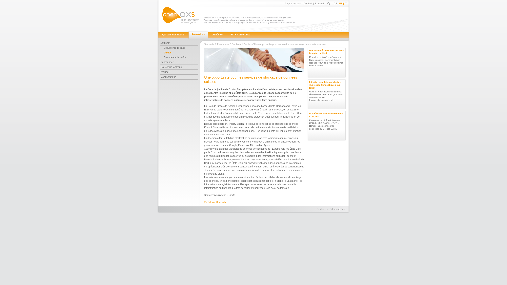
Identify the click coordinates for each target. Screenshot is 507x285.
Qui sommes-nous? (173, 34)
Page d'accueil (293, 3)
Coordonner (166, 62)
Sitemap (334, 209)
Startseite (209, 44)
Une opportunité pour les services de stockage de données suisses (290, 44)
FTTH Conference (240, 34)
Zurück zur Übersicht (215, 202)
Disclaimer (322, 209)
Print (343, 209)
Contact (308, 3)
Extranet (319, 3)
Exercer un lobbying (171, 67)
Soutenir (165, 43)
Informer (164, 72)
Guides (168, 52)
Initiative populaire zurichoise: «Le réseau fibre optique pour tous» (325, 85)
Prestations (198, 34)
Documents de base (174, 48)
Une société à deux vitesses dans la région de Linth (326, 51)
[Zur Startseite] (180, 15)
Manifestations (168, 77)
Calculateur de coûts (175, 57)
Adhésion (217, 34)
